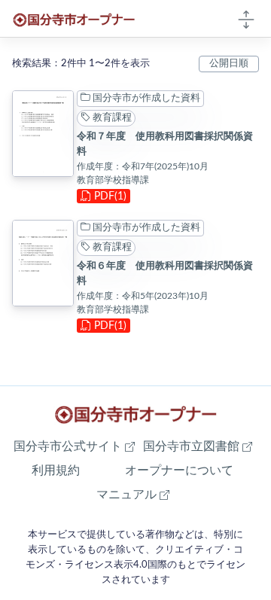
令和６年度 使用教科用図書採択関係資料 (165, 273)
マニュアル (132, 494)
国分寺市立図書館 (197, 446)
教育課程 (111, 117)
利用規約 (56, 470)
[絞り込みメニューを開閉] (246, 19)
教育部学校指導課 (113, 179)
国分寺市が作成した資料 (145, 98)
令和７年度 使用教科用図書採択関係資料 (165, 144)
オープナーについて (179, 470)
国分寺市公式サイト (74, 446)
